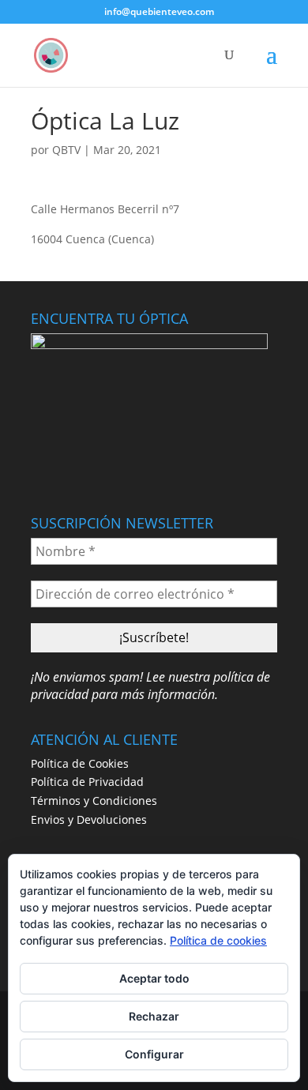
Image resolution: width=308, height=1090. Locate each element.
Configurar (154, 1054)
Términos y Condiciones (94, 800)
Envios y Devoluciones (89, 819)
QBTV (66, 149)
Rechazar (154, 1016)
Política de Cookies (80, 763)
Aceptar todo (154, 978)
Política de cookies (218, 940)
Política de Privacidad (87, 781)
